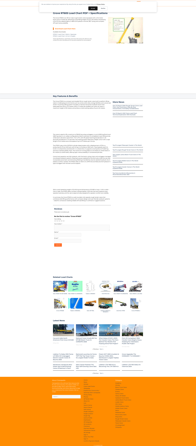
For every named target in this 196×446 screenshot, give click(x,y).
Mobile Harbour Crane (122, 406)
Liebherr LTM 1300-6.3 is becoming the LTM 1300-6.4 (109, 365)
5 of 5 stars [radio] (64, 221)
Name (56, 232)
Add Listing (87, 409)
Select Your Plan (89, 436)
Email (56, 238)
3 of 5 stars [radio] (59, 221)
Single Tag (87, 415)
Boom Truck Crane (121, 387)
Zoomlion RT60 (121, 310)
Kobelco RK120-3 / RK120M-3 (105, 311)
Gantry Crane (119, 393)
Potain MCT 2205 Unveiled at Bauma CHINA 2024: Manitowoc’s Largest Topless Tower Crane (109, 356)
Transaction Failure (89, 430)
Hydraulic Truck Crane (122, 398)
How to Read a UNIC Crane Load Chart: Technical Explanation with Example (125, 114)
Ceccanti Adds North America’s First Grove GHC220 (63, 339)
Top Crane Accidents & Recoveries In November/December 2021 (124, 173)
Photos (86, 397)
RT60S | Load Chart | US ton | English (64, 36)
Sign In (86, 434)
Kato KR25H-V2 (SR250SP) (75, 293)
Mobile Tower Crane (121, 408)
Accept (93, 8)
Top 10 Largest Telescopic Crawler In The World (127, 145)
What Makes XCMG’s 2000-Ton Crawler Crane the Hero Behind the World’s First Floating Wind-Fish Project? (108, 340)
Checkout (87, 426)
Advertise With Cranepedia (92, 392)
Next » (102, 349)
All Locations (87, 424)
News (85, 382)
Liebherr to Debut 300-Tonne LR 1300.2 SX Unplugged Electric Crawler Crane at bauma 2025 (63, 356)
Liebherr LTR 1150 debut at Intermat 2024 (131, 365)
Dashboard (87, 420)
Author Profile (88, 418)
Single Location (88, 413)
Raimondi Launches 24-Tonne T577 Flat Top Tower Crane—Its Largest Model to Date (86, 356)
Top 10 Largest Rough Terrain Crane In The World (128, 150)
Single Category (88, 411)
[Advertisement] (125, 56)
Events (117, 391)
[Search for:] (66, 396)
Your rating (57, 219)
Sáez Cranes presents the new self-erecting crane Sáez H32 (86, 366)
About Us (86, 401)
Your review (58, 224)
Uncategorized (119, 425)
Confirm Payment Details (91, 441)
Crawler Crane (119, 389)
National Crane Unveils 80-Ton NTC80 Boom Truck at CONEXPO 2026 (86, 340)
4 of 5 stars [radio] (61, 221)
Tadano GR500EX (90, 293)
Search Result (88, 407)
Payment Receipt (89, 428)
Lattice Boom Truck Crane (123, 400)
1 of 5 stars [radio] (55, 221)
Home (86, 380)
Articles (86, 384)
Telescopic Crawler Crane (122, 421)
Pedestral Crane (120, 412)
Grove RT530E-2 (136, 310)
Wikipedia (87, 388)
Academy (118, 383)
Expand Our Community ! (91, 390)
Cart (85, 403)
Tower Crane (119, 423)
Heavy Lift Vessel (120, 395)
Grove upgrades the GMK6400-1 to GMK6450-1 (131, 355)
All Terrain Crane (88, 399)
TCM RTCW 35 (105, 293)
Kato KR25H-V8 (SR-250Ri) (60, 293)
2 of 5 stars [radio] (57, 221)
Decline (103, 8)
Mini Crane (118, 404)
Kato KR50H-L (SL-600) (136, 293)
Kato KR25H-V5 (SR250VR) (121, 293)
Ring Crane (118, 416)
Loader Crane (119, 402)
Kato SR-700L (90, 310)
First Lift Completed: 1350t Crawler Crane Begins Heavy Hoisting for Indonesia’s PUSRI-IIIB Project (132, 340)
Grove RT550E (60, 310)
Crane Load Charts (89, 386)
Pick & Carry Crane (120, 414)
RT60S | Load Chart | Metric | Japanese (64, 34)
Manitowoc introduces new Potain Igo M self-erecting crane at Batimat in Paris (62, 366)
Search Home (88, 405)
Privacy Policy (101, 4)
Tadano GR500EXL (75, 310)
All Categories (88, 422)
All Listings (87, 432)
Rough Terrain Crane (121, 419)
